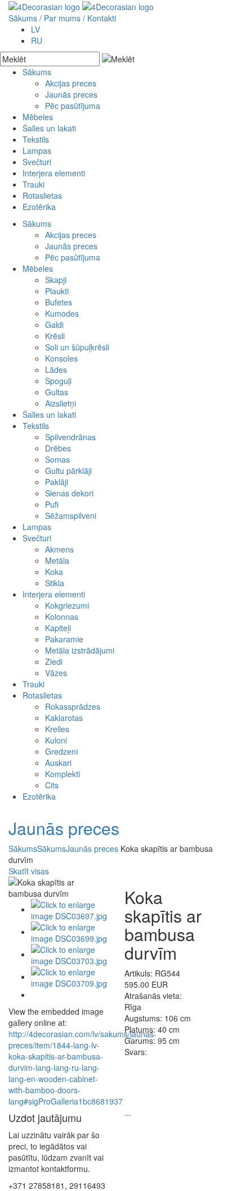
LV (35, 29)
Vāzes (56, 672)
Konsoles (61, 358)
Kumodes (62, 313)
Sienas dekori (69, 493)
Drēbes (58, 448)
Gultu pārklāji (68, 470)
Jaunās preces (71, 94)
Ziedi (54, 661)
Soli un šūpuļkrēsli (77, 347)
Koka (54, 571)
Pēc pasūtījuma (72, 105)
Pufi (52, 504)
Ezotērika (39, 206)
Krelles (57, 728)
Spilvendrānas (70, 436)
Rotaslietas (42, 195)
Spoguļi (58, 380)
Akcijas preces (70, 83)
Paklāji (56, 481)
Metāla (57, 560)
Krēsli (55, 335)
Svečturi (37, 161)
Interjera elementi (54, 173)
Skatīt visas (28, 871)
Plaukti (57, 290)
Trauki (33, 184)
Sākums (22, 18)
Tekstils (36, 139)
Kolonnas (61, 616)
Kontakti (101, 18)
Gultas (56, 392)
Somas (57, 459)
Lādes (56, 369)
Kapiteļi (58, 627)
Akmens (59, 549)
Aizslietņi (60, 403)
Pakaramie (64, 639)
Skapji (55, 279)
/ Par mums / (62, 18)
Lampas (37, 150)
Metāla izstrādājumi (79, 650)
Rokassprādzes (72, 706)
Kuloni (56, 740)
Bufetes (58, 302)
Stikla (54, 582)
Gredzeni (61, 751)
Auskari (58, 762)
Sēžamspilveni (70, 515)
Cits (52, 785)
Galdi (54, 324)
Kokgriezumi (67, 605)
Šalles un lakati (49, 128)
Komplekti (62, 773)
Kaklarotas (64, 717)
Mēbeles (38, 116)
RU (36, 40)
